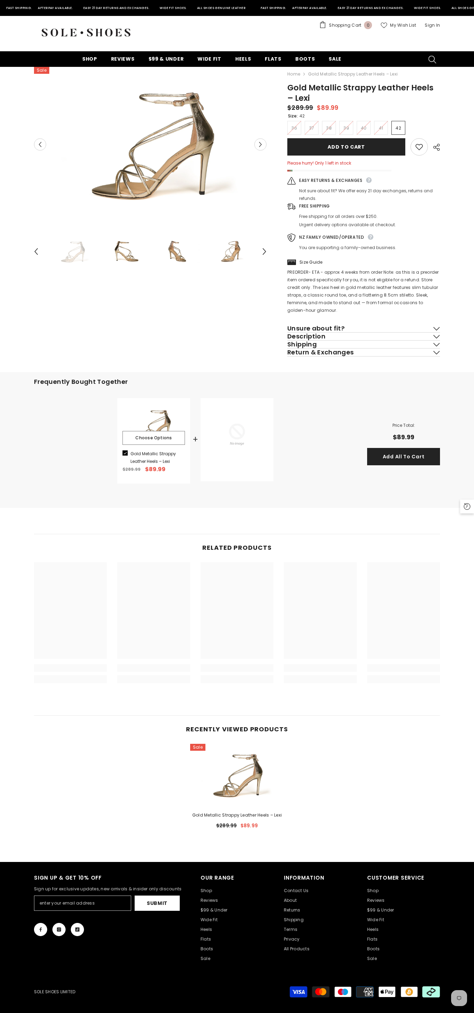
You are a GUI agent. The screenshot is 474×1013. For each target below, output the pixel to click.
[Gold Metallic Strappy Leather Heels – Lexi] (237, 775)
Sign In (432, 25)
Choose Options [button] (153, 438)
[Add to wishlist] (419, 147)
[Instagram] (59, 929)
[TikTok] (77, 929)
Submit (157, 903)
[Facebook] (40, 929)
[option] (150, 144)
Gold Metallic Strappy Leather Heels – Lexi (153, 457)
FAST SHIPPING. (19, 8)
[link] (70, 668)
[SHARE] (434, 147)
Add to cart (346, 146)
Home (293, 74)
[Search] (432, 59)
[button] (40, 144)
